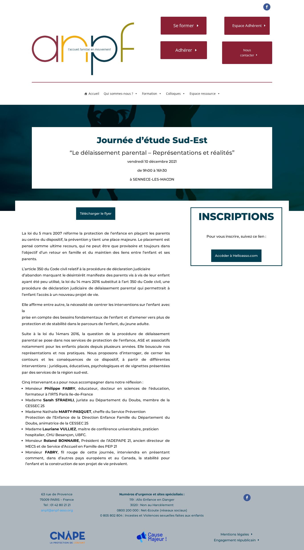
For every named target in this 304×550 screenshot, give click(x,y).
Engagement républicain (235, 540)
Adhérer (183, 50)
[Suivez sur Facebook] (266, 6)
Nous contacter (247, 53)
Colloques (173, 93)
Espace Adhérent (247, 25)
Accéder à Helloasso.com (236, 255)
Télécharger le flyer (95, 213)
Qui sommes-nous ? (118, 93)
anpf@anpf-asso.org (57, 510)
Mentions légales (235, 534)
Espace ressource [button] (203, 93)
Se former (183, 26)
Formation (149, 93)
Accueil (94, 93)
